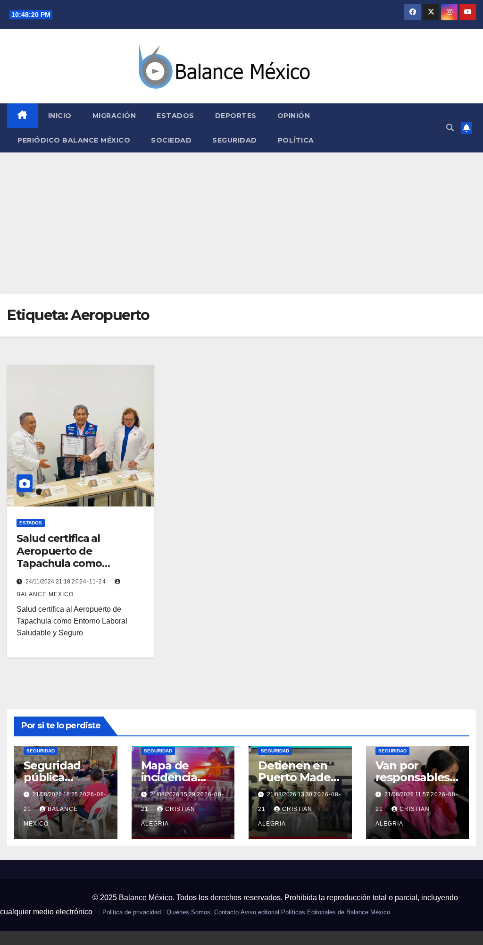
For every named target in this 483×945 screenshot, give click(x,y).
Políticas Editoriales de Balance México (335, 912)
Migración (114, 115)
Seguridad (234, 140)
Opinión (293, 115)
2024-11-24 (90, 581)
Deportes (236, 115)
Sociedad (171, 140)
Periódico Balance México (73, 140)
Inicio (60, 115)
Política (296, 140)
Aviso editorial (260, 912)
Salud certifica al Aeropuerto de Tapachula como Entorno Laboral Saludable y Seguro (66, 563)
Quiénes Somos (188, 912)
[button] (450, 128)
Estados (175, 115)
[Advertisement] (241, 223)
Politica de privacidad (131, 912)
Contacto (226, 912)
